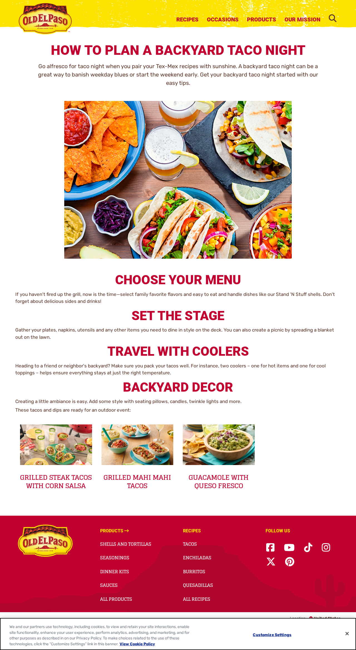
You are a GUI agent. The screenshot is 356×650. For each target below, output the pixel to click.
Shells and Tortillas (125, 544)
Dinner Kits (114, 571)
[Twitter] (271, 562)
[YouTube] (289, 548)
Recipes (187, 19)
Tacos (190, 544)
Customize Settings (272, 634)
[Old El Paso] (45, 541)
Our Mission (302, 19)
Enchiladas (197, 558)
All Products (116, 599)
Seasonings (114, 558)
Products (261, 19)
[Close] (347, 633)
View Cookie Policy (137, 644)
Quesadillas (198, 585)
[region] (178, 634)
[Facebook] (270, 548)
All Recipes (196, 599)
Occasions (223, 19)
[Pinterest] (290, 562)
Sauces (109, 585)
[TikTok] (308, 548)
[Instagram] (326, 548)
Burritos (194, 571)
